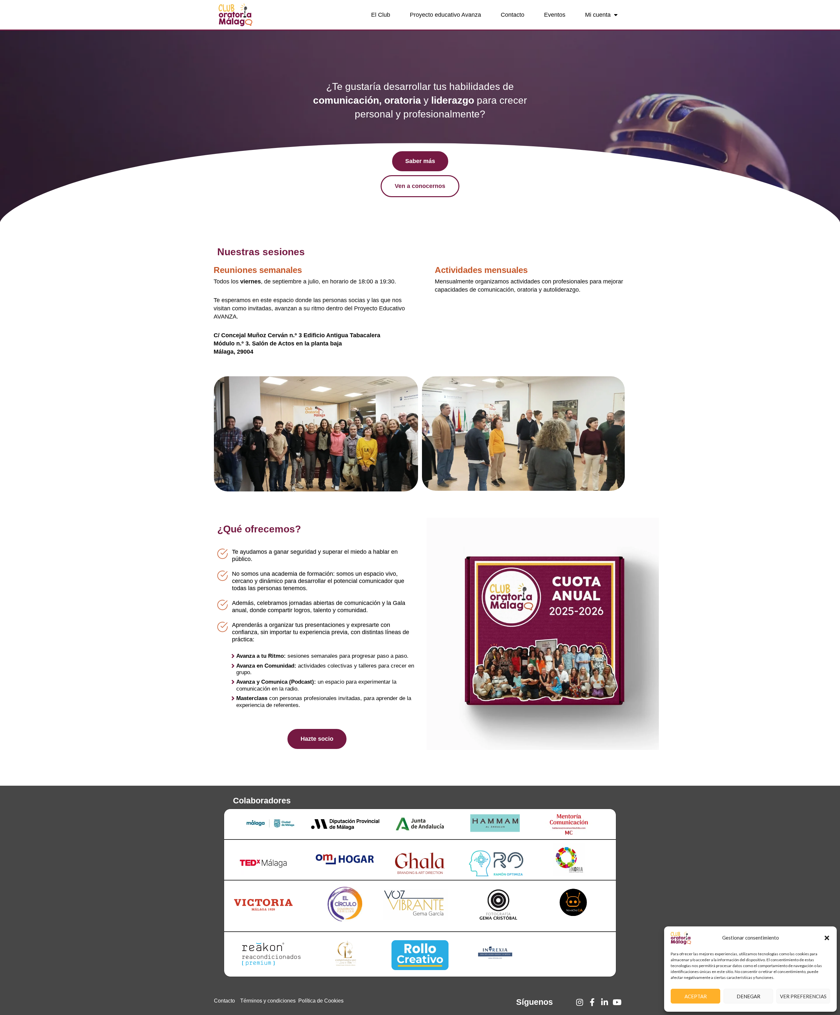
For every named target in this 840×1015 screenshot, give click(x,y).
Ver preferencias (803, 996)
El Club (380, 14)
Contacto (512, 14)
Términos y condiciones (268, 1001)
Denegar (748, 996)
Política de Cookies (321, 1001)
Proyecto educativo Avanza (445, 14)
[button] (827, 938)
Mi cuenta (598, 14)
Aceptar (695, 996)
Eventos (554, 14)
